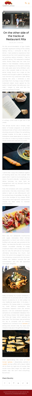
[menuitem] (25, 3)
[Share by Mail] (27, 383)
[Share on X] (9, 383)
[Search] (25, 3)
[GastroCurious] (13, 3)
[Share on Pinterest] (14, 383)
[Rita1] (16, 20)
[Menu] (29, 3)
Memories (20, 42)
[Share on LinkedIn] (18, 383)
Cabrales (25, 323)
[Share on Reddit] (23, 383)
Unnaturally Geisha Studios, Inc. (20, 393)
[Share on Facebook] (4, 383)
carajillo (4, 364)
